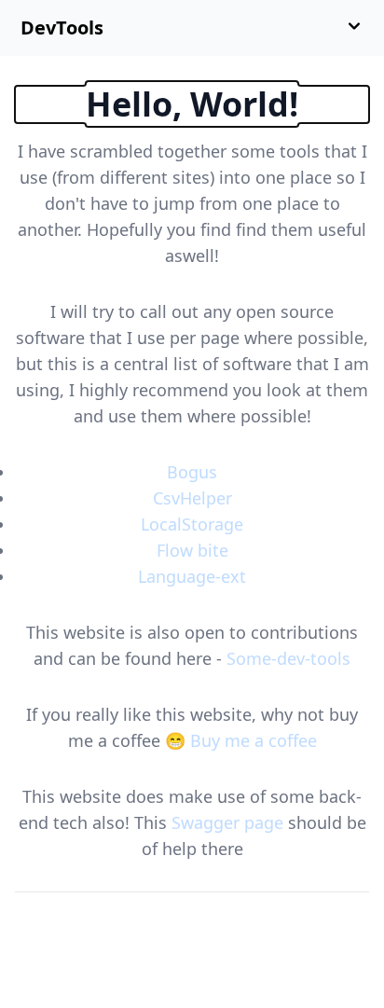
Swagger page (227, 822)
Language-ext (192, 576)
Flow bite (192, 550)
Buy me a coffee (253, 740)
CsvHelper (192, 498)
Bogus (192, 472)
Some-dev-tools (288, 658)
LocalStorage (192, 524)
